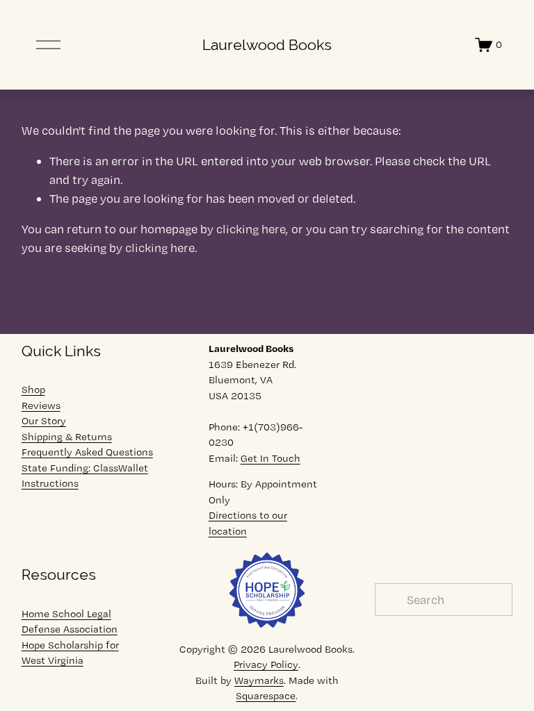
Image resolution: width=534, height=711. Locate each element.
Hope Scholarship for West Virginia (70, 653)
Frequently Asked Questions (87, 452)
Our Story (44, 421)
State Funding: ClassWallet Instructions (85, 476)
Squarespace (266, 695)
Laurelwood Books (267, 44)
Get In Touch (270, 458)
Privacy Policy (266, 664)
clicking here (251, 228)
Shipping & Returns (67, 436)
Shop (33, 389)
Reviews (41, 405)
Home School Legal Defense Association (70, 622)
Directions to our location (248, 523)
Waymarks (259, 680)
